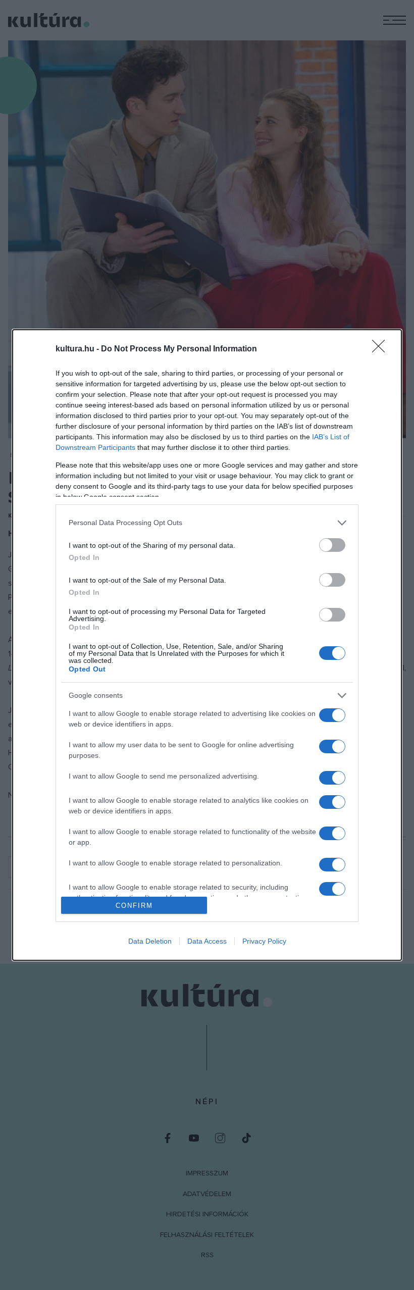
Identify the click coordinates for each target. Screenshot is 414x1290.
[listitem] (207, 523)
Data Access (207, 941)
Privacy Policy (264, 941)
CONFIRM (134, 905)
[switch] (332, 545)
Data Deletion (150, 941)
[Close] (381, 349)
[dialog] (207, 645)
